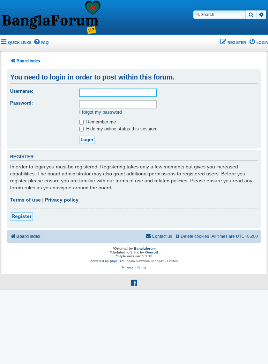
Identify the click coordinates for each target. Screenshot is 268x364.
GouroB (151, 252)
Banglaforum (145, 248)
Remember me (100, 121)
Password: (21, 103)
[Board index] (50, 18)
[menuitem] (41, 43)
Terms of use (25, 200)
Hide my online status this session (120, 128)
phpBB (115, 261)
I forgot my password (100, 112)
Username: (21, 91)
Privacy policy (62, 200)
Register (21, 216)
